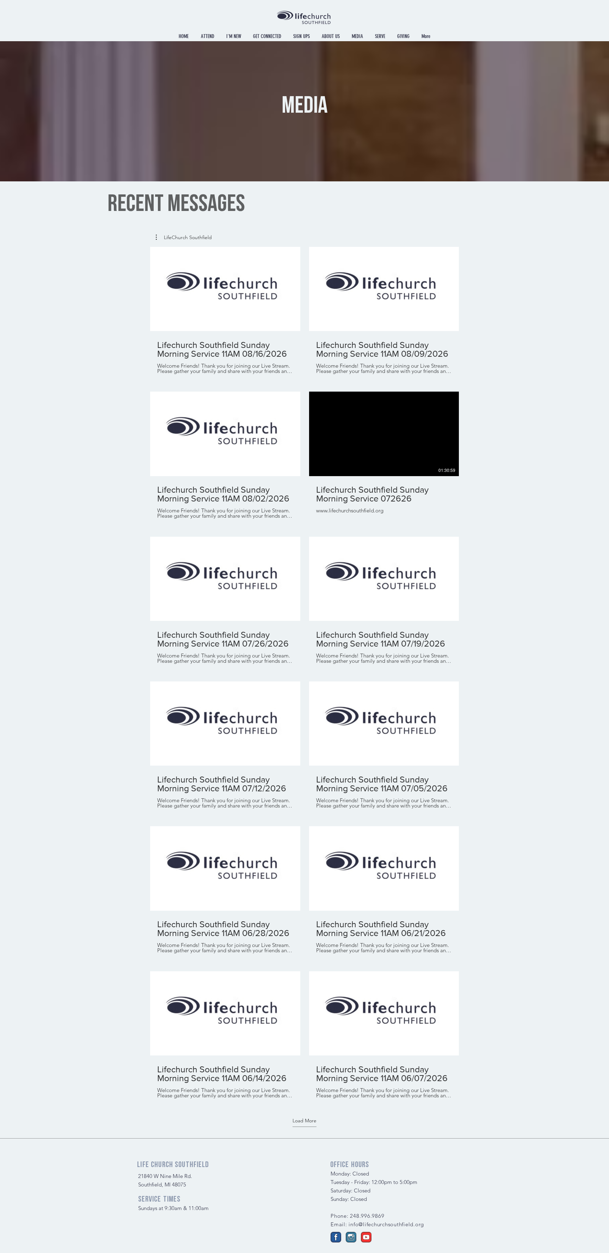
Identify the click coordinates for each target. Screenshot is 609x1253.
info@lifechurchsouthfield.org (386, 1224)
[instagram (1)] (351, 1237)
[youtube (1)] (366, 1237)
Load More (304, 1120)
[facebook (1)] (336, 1237)
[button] (184, 237)
